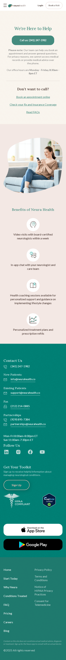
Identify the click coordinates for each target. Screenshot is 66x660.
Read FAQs (33, 112)
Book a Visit (54, 5)
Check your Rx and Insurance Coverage (33, 104)
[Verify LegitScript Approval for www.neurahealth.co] (49, 500)
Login (40, 5)
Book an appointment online (33, 97)
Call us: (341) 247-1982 (33, 40)
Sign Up (16, 485)
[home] (17, 5)
